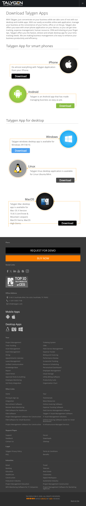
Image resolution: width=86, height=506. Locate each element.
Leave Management (13, 361)
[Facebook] (7, 270)
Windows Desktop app (20, 329)
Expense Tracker (49, 352)
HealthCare (10, 474)
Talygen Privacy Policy (14, 451)
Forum (45, 435)
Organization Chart (50, 383)
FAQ (7, 454)
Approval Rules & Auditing (15, 377)
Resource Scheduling (51, 364)
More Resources (49, 401)
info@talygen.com (15, 304)
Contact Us (10, 441)
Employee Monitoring (14, 380)
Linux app (8, 329)
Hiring (8, 355)
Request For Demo (43, 250)
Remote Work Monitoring (15, 407)
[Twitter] (11, 270)
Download (21, 76)
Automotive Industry (50, 481)
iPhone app (13, 316)
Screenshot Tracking (50, 361)
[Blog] (22, 270)
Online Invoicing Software (52, 404)
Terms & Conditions (50, 451)
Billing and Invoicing (50, 355)
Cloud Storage (48, 374)
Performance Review (50, 358)
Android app (8, 316)
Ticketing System (49, 342)
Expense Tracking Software (53, 407)
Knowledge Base (12, 367)
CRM (44, 345)
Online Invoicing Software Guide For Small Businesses (59, 420)
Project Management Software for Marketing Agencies (59, 487)
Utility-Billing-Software (51, 377)
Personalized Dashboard (52, 367)
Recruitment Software (14, 404)
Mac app (14, 329)
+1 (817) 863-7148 (15, 301)
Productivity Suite (49, 380)
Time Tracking (11, 345)
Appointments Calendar (15, 358)
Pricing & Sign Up (12, 398)
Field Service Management (53, 349)
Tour (44, 394)
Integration (10, 401)
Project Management (13, 342)
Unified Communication (14, 364)
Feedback (9, 438)
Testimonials (47, 398)
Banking (9, 468)
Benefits (46, 454)
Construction (10, 478)
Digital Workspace (49, 478)
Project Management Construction (56, 484)
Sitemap (46, 441)
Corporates (47, 474)
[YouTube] (19, 270)
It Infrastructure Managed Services (56, 424)
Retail (8, 465)
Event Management (13, 352)
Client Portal (10, 374)
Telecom (46, 468)
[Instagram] (26, 270)
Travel (45, 465)
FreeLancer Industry (13, 481)
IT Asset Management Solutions (55, 416)
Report (8, 370)
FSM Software (11, 413)
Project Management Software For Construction (23, 416)
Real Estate (47, 471)
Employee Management (52, 370)
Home (8, 394)
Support (9, 435)
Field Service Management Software (56, 410)
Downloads (47, 438)
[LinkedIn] (15, 270)
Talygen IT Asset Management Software (57, 413)
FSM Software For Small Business (18, 420)
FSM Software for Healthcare (16, 410)
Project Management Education (17, 484)
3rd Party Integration (13, 383)
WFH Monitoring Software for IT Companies (22, 487)
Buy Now (43, 258)
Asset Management (13, 349)
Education (9, 471)
